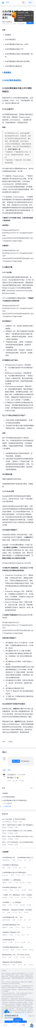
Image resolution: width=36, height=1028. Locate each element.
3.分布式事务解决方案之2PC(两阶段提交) (14, 800)
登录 (30, 2)
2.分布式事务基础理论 (11, 80)
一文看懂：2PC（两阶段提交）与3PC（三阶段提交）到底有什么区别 (17, 895)
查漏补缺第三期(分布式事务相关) (12, 962)
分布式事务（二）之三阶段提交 (11, 902)
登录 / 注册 (16, 761)
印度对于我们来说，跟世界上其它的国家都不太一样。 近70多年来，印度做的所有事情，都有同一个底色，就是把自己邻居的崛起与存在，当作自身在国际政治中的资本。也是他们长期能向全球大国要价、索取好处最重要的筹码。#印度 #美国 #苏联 (17, 977)
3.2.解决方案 (7, 806)
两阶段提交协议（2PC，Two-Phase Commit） (16, 954)
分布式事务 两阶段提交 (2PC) (11, 925)
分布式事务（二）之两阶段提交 (11, 880)
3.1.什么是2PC (7, 803)
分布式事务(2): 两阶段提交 (10, 865)
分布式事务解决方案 (8, 940)
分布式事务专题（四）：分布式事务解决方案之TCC (17, 857)
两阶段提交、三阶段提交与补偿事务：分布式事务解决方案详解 (17, 910)
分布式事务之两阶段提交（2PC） (12, 887)
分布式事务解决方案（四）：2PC (12, 917)
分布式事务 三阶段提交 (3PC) (11, 932)
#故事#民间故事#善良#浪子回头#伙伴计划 (13, 997)
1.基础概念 (6, 72)
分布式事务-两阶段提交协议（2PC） (13, 947)
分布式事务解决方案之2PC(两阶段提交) (14, 872)
